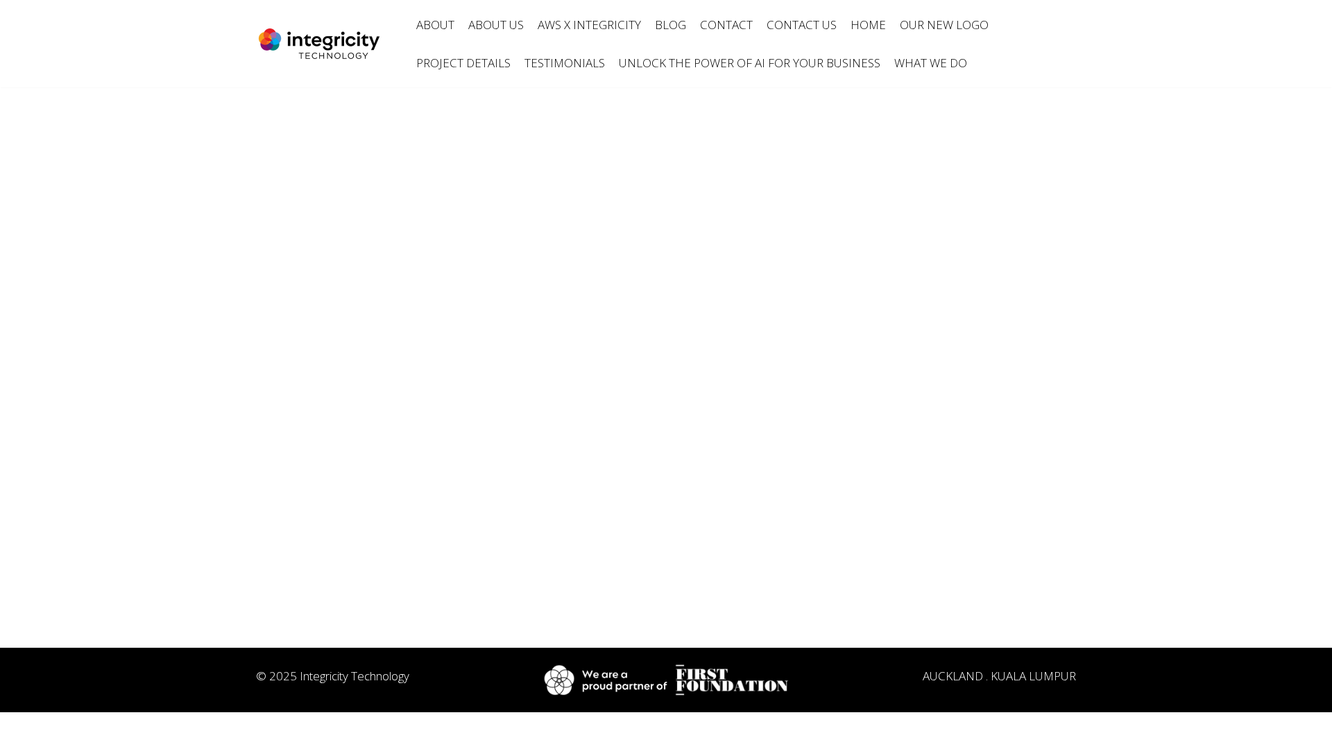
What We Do (930, 63)
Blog (670, 25)
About (435, 25)
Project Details (463, 63)
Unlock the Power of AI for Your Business (749, 63)
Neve (257, 730)
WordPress (377, 730)
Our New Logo (944, 25)
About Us (496, 25)
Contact (726, 25)
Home (868, 25)
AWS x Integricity (589, 25)
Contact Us (802, 25)
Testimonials (564, 63)
